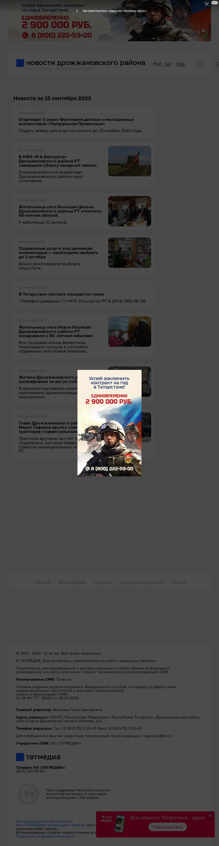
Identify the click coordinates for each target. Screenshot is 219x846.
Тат (168, 64)
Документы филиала (141, 582)
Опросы (102, 582)
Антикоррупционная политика (44, 821)
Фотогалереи (72, 582)
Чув (180, 64)
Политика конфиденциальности (46, 836)
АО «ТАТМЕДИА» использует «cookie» (51, 825)
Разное (178, 582)
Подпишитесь (168, 826)
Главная (42, 582)
